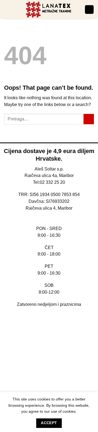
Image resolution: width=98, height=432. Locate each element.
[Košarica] (89, 9)
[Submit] (89, 119)
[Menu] (7, 9)
